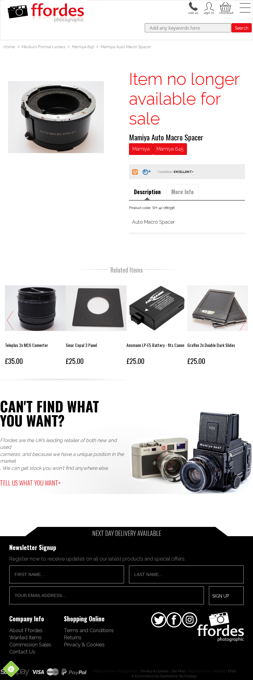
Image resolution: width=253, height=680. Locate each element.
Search (241, 28)
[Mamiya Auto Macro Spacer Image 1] (56, 117)
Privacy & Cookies (84, 644)
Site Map (178, 671)
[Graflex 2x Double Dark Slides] (217, 322)
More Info (182, 192)
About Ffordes (26, 630)
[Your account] (193, 5)
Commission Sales (30, 644)
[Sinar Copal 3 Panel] (96, 322)
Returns (72, 637)
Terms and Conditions (89, 630)
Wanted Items (25, 637)
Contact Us (22, 652)
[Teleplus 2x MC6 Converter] (35, 322)
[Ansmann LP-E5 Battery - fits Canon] (156, 322)
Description (147, 192)
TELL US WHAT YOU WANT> (30, 482)
